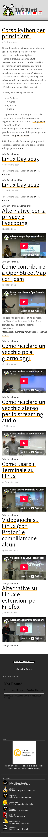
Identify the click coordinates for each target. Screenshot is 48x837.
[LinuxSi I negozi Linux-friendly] (6, 827)
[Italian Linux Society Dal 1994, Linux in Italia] (6, 782)
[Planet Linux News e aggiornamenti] (6, 821)
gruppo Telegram (20, 136)
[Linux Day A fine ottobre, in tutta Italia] (6, 802)
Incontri (16, 154)
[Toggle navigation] (19, 7)
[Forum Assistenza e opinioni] (6, 808)
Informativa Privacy (24, 669)
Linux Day (17, 180)
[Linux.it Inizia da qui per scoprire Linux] (6, 788)
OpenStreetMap (11, 125)
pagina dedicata (15, 148)
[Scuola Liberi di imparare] (6, 814)
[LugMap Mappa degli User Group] (6, 795)
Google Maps (39, 121)
